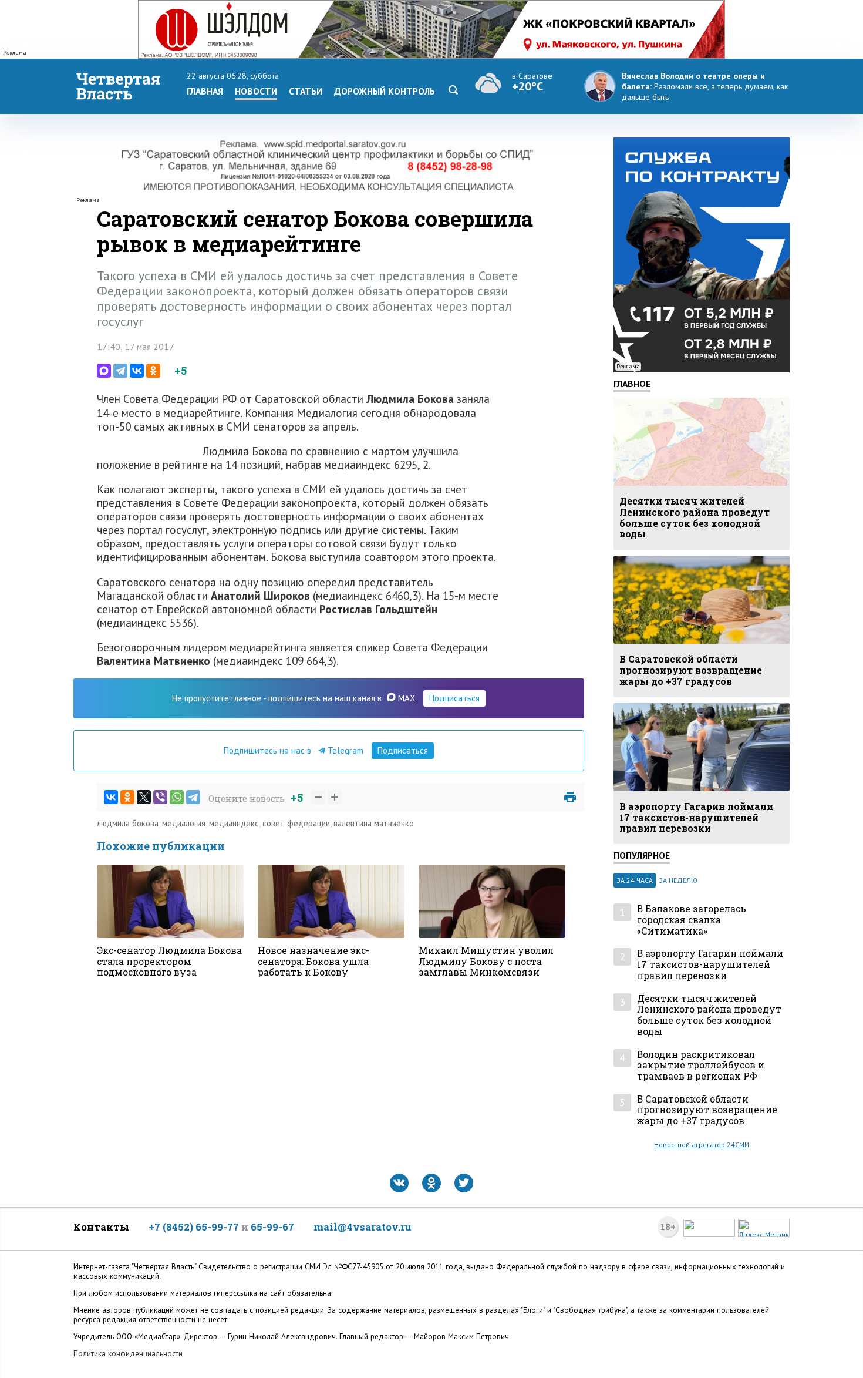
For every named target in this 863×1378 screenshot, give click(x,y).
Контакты (101, 1227)
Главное (631, 383)
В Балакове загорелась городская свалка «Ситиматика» (691, 919)
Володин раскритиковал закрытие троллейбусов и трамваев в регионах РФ (700, 1065)
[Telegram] (120, 371)
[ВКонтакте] (137, 371)
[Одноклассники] (153, 371)
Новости (256, 91)
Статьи (305, 91)
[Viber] (160, 797)
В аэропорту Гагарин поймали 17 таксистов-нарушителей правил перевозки (710, 964)
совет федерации (296, 823)
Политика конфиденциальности (128, 1354)
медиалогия (183, 823)
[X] (144, 797)
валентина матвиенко (373, 823)
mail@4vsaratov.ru (362, 1227)
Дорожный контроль (384, 91)
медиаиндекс (234, 823)
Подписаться (454, 698)
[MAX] (104, 371)
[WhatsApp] (177, 797)
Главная (205, 91)
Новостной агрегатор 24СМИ (701, 1144)
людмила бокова (128, 823)
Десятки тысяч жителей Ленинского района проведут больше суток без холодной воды (709, 1015)
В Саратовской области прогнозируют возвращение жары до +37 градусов (707, 1110)
